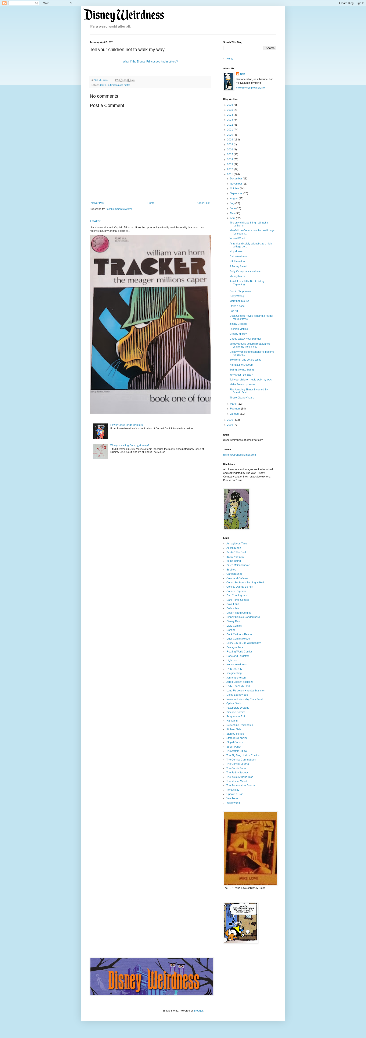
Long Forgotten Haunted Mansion (245, 690)
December (236, 178)
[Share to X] (125, 80)
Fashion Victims (239, 328)
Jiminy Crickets (238, 323)
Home (150, 202)
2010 (230, 419)
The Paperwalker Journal (240, 785)
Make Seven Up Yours (242, 384)
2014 (230, 159)
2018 (230, 144)
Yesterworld (233, 802)
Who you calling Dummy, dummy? (129, 445)
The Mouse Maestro (237, 781)
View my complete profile (250, 87)
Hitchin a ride (237, 261)
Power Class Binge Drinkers (126, 424)
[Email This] (117, 80)
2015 (230, 154)
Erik (242, 73)
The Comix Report (236, 768)
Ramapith (232, 720)
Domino (231, 630)
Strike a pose (237, 306)
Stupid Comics (234, 742)
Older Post (203, 202)
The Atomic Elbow (236, 750)
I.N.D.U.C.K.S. (234, 668)
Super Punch (233, 746)
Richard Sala (233, 729)
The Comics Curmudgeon (241, 759)
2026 (230, 104)
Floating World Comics (239, 651)
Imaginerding (234, 673)
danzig (103, 85)
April (233, 218)
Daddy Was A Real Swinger (245, 338)
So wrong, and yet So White (245, 359)
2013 (230, 164)
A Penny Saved (238, 266)
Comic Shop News (240, 291)
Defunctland (233, 608)
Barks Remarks (235, 556)
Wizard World (237, 238)
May (233, 213)
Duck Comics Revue (238, 638)
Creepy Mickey (238, 333)
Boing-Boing (233, 560)
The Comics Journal (238, 763)
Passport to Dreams (237, 707)
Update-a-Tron (234, 794)
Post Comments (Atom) (118, 209)
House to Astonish (236, 664)
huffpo (127, 85)
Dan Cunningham (236, 595)
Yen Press (232, 798)
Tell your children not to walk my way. (251, 379)
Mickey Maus (237, 276)
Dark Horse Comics (237, 599)
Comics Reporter (236, 591)
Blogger (198, 1010)
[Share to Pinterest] (133, 80)
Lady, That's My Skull (238, 686)
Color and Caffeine (237, 578)
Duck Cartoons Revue (239, 634)
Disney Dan (233, 621)
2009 (230, 424)
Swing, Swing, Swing (242, 369)
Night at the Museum (241, 364)
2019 (230, 139)
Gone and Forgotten (238, 656)
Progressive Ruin (236, 716)
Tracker (95, 221)
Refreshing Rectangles (239, 725)
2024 (230, 114)
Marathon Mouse (239, 301)
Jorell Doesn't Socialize (239, 681)
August (234, 198)
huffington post (115, 85)
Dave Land (232, 604)
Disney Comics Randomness (243, 617)
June (233, 208)
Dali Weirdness (238, 256)
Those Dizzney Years (242, 397)
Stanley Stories (235, 733)
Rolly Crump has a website (245, 271)
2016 (230, 149)
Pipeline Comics (235, 712)
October (235, 188)
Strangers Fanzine (237, 738)
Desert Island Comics (238, 612)
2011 (230, 174)
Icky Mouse (236, 251)
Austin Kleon (233, 548)
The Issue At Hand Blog (239, 777)
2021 (230, 129)
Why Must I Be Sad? (241, 374)
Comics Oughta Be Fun (239, 586)
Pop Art (234, 310)
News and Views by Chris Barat (244, 699)
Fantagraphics (234, 647)
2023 (230, 119)
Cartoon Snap (234, 573)
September (236, 193)
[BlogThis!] (121, 80)
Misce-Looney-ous (237, 694)
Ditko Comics (234, 625)
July (232, 203)
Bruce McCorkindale (238, 565)
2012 (230, 169)
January (235, 413)
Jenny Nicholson (236, 677)
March (234, 403)
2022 (230, 124)
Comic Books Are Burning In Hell (245, 582)
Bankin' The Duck (236, 552)
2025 (230, 109)
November (236, 183)
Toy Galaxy (232, 789)
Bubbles (231, 569)
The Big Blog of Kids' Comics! (243, 755)
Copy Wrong (237, 296)
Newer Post (97, 202)
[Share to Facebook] (129, 80)
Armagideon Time (236, 543)
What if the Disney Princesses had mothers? (150, 61)
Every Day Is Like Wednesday (243, 642)
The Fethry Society (237, 772)
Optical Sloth (233, 703)
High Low (231, 660)
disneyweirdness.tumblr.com (239, 454)
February (235, 408)
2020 (230, 134)
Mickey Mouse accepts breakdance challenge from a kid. (250, 345)
